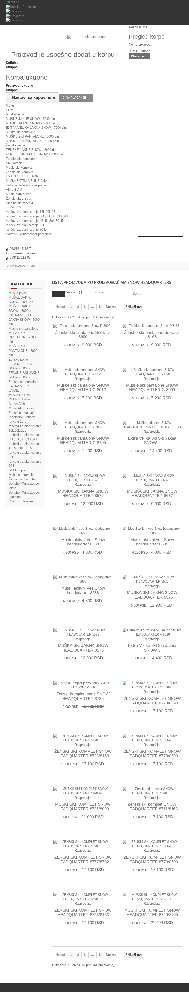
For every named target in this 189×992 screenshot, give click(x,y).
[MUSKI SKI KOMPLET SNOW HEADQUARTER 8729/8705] (152, 897)
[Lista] (61, 294)
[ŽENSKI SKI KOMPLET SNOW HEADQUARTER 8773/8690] (152, 685)
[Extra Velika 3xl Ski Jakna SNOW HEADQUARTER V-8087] (152, 425)
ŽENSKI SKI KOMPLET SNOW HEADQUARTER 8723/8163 (83, 753)
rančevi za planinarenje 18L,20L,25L (31, 212)
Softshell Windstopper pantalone (29, 234)
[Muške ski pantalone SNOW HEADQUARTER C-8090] (152, 372)
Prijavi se (12, 2)
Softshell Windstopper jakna (26, 185)
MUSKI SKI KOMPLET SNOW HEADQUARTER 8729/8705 (152, 912)
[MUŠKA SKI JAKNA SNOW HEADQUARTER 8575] (83, 478)
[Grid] (55, 294)
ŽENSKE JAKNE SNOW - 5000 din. (31, 150)
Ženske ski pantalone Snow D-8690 (83, 334)
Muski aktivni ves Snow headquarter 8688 (83, 542)
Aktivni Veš (14, 190)
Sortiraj (138, 293)
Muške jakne (15, 114)
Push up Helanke (21, 501)
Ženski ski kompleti (20, 172)
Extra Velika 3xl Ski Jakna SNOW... (152, 440)
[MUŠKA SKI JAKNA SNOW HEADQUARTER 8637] (152, 478)
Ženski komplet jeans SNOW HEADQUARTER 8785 (83, 696)
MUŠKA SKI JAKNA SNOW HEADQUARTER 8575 (83, 493)
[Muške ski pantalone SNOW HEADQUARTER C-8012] (83, 372)
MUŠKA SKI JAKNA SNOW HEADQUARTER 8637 (152, 493)
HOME (11, 110)
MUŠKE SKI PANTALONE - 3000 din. (33, 136)
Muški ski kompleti (19, 167)
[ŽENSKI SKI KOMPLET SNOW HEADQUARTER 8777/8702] (83, 844)
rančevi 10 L (14, 207)
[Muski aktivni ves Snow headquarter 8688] (83, 531)
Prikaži (70, 292)
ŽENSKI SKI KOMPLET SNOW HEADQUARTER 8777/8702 (83, 859)
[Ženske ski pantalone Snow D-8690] (83, 326)
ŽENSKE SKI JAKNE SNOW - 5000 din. (35, 154)
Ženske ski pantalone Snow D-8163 (152, 334)
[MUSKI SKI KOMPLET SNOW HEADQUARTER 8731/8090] (83, 791)
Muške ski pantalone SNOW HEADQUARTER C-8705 (83, 440)
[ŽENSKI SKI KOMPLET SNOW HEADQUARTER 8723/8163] (83, 738)
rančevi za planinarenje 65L (25, 225)
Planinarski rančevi (19, 203)
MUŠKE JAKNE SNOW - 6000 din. (31, 123)
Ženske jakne (15, 145)
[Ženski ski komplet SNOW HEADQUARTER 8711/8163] (152, 791)
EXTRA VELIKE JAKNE (23, 176)
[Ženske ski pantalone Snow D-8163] (152, 326)
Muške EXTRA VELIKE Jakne (27, 181)
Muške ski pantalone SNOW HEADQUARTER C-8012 (83, 387)
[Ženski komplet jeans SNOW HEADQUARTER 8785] (83, 685)
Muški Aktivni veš (18, 194)
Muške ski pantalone (20, 132)
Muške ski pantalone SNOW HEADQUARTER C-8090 (152, 387)
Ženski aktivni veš (19, 198)
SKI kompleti (15, 163)
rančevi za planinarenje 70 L (26, 229)
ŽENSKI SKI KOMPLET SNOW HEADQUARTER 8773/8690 (152, 700)
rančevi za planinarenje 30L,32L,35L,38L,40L (37, 216)
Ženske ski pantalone (21, 158)
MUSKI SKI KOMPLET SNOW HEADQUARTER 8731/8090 (83, 806)
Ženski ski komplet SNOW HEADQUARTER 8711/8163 (152, 806)
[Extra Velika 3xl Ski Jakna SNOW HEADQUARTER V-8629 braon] (152, 632)
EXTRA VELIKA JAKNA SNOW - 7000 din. (36, 127)
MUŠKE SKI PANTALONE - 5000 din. (33, 141)
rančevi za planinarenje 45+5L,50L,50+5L (35, 221)
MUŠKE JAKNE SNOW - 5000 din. (31, 119)
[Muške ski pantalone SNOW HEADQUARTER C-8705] (83, 425)
